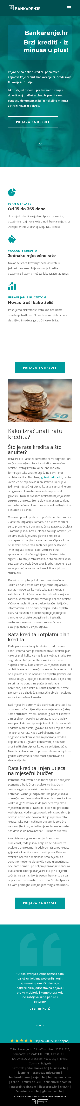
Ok (34, 1101)
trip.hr (64, 1086)
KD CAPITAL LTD (38, 1054)
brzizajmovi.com (59, 1077)
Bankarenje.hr (23, 1049)
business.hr (58, 1068)
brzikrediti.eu (31, 1082)
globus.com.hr (52, 1091)
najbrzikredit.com (23, 1086)
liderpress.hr (48, 1086)
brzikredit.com (19, 1077)
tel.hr (15, 1082)
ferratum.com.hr (27, 1091)
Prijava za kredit (33, 122)
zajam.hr (39, 1077)
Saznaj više (42, 1101)
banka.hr (40, 1068)
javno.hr (23, 1072)
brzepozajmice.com (46, 1072)
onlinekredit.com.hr (57, 1082)
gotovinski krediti (51, 477)
